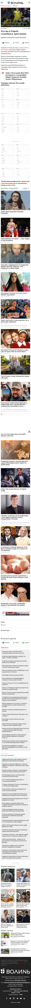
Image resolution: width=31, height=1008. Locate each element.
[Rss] (24, 998)
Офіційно (15, 6)
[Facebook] (7, 998)
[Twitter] (10, 998)
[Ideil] (15, 1002)
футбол (4, 625)
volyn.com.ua (21, 961)
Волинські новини (6, 6)
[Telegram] (17, 998)
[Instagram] (14, 998)
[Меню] (1, 2)
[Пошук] (29, 2)
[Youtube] (21, 998)
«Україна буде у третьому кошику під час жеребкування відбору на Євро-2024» (15, 183)
